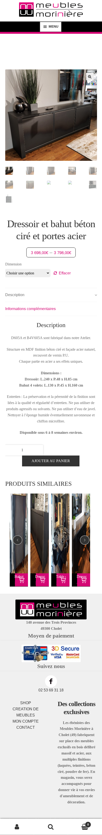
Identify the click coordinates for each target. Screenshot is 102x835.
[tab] (51, 295)
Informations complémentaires (30, 309)
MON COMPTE (26, 721)
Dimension (13, 264)
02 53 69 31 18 (51, 690)
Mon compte (17, 827)
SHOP (25, 703)
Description (14, 295)
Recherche (51, 827)
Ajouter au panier (51, 461)
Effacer (65, 273)
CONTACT (25, 727)
